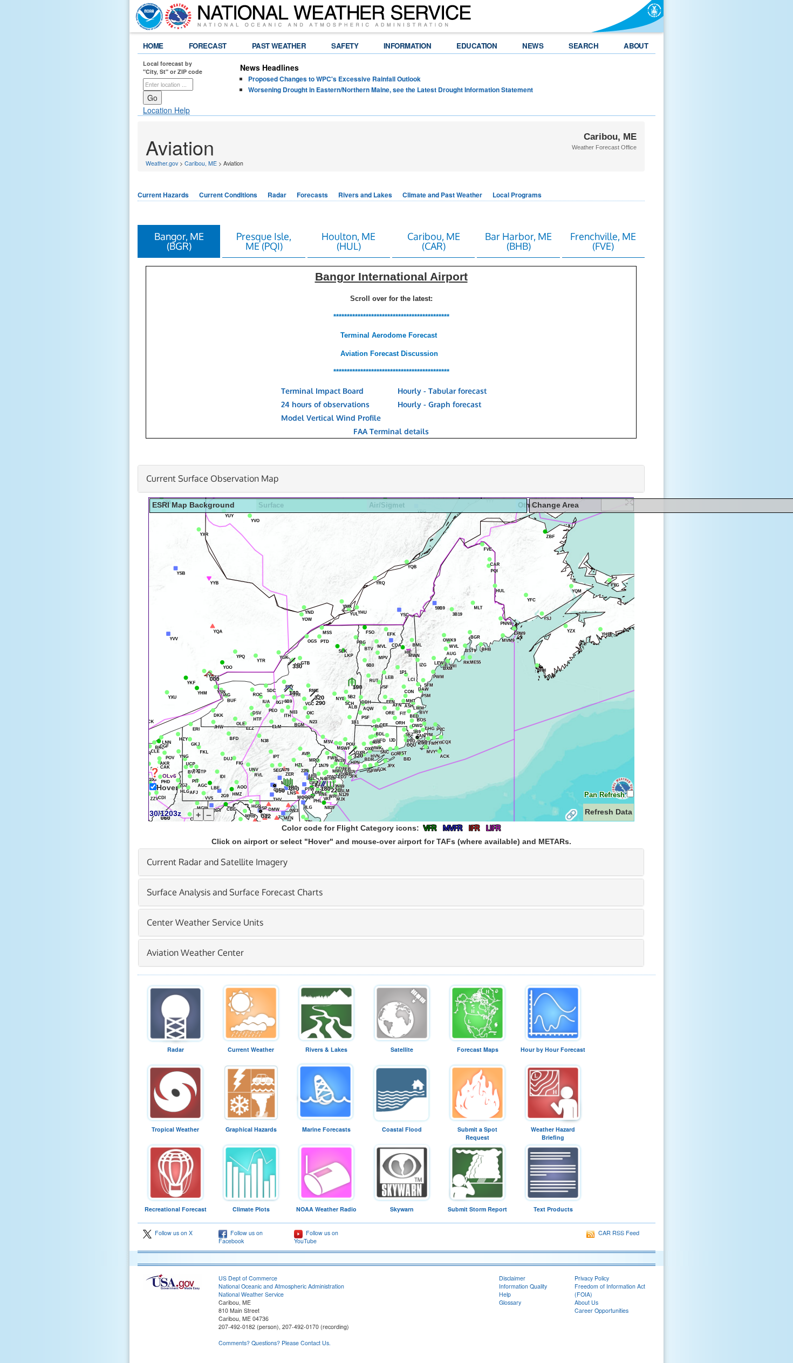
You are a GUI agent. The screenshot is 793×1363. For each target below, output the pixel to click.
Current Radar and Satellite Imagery (217, 862)
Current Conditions (228, 195)
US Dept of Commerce (247, 1278)
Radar (277, 195)
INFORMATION (407, 45)
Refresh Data (608, 811)
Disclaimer (512, 1278)
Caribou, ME (200, 163)
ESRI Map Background (193, 505)
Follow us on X (172, 1233)
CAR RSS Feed (617, 1232)
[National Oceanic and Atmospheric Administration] (147, 16)
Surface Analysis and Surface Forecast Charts (235, 892)
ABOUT (636, 45)
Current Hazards (163, 195)
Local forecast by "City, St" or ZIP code (172, 67)
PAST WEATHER (279, 45)
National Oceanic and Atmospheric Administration (281, 1286)
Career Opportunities (601, 1310)
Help (505, 1294)
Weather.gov (162, 163)
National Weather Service (251, 1294)
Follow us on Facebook (240, 1237)
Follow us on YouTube (316, 1237)
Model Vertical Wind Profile (331, 417)
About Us (586, 1302)
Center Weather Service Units (205, 922)
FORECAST (208, 45)
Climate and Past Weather (442, 195)
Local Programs (517, 195)
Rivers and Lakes (365, 195)
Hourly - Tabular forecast (442, 390)
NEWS (532, 45)
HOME (153, 45)
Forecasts (312, 195)
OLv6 (169, 776)
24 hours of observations (325, 404)
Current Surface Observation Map (212, 478)
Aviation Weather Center (195, 952)
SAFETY (344, 45)
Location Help (166, 110)
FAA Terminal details (391, 431)
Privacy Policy (592, 1278)
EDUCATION (476, 45)
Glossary (510, 1302)
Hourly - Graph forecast (439, 404)
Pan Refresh (605, 795)
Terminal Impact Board (322, 390)
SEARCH (583, 45)
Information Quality (523, 1286)
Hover (167, 787)
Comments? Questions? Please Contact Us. (274, 1343)
